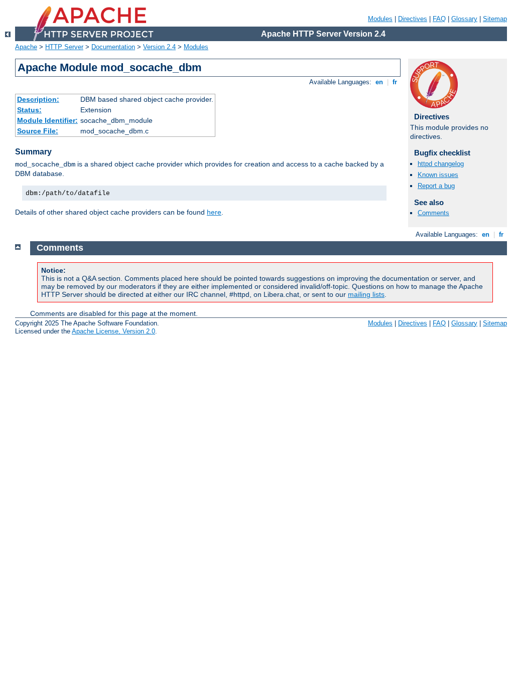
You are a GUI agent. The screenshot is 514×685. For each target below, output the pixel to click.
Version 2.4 (159, 47)
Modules (380, 19)
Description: (38, 99)
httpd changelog (441, 163)
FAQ (439, 19)
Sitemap (495, 19)
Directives (412, 19)
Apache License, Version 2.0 (113, 331)
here (214, 212)
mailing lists (366, 294)
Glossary (464, 19)
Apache (26, 47)
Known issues (438, 175)
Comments (433, 213)
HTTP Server (64, 47)
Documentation (113, 47)
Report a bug (436, 186)
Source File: (37, 131)
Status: (29, 110)
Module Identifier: (47, 120)
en (379, 82)
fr (395, 82)
